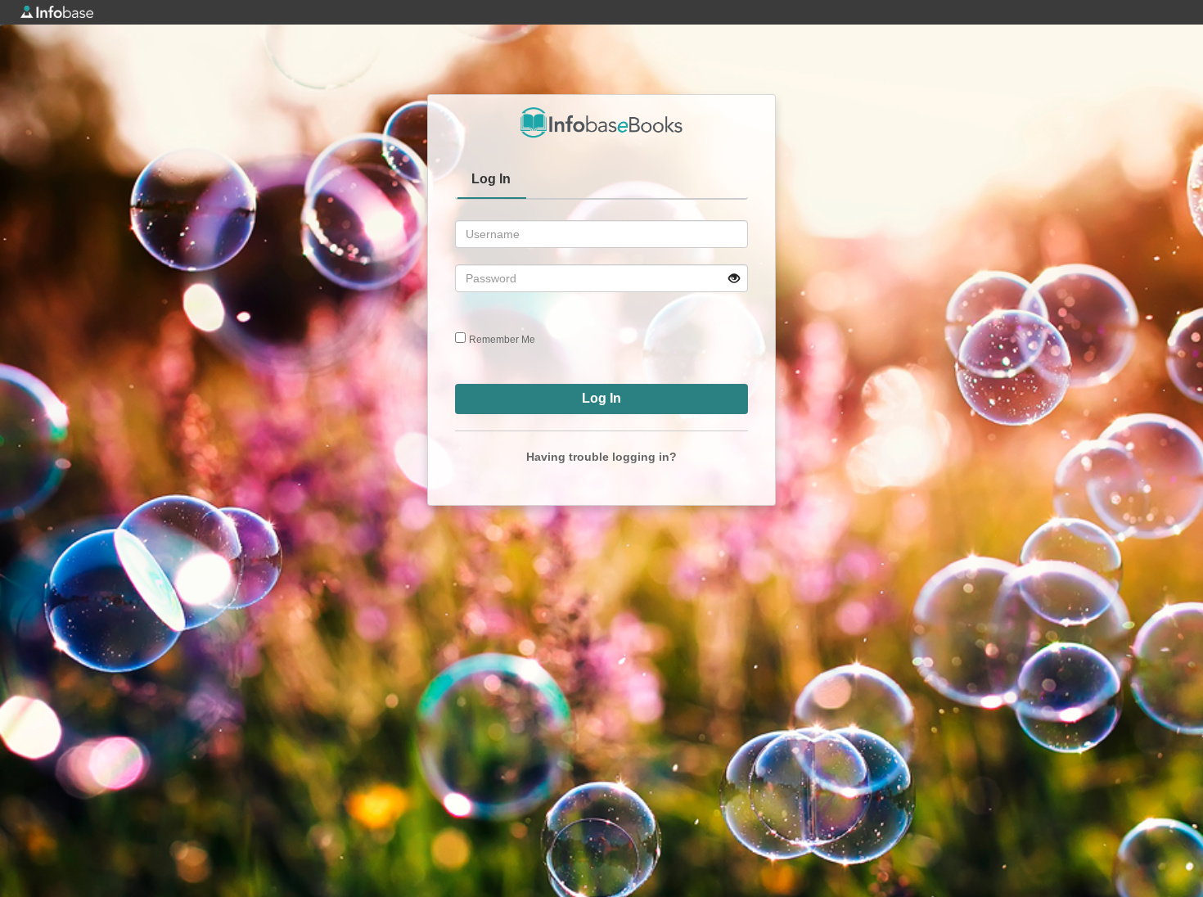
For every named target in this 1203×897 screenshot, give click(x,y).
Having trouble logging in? (601, 456)
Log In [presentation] (491, 179)
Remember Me (502, 339)
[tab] (491, 181)
